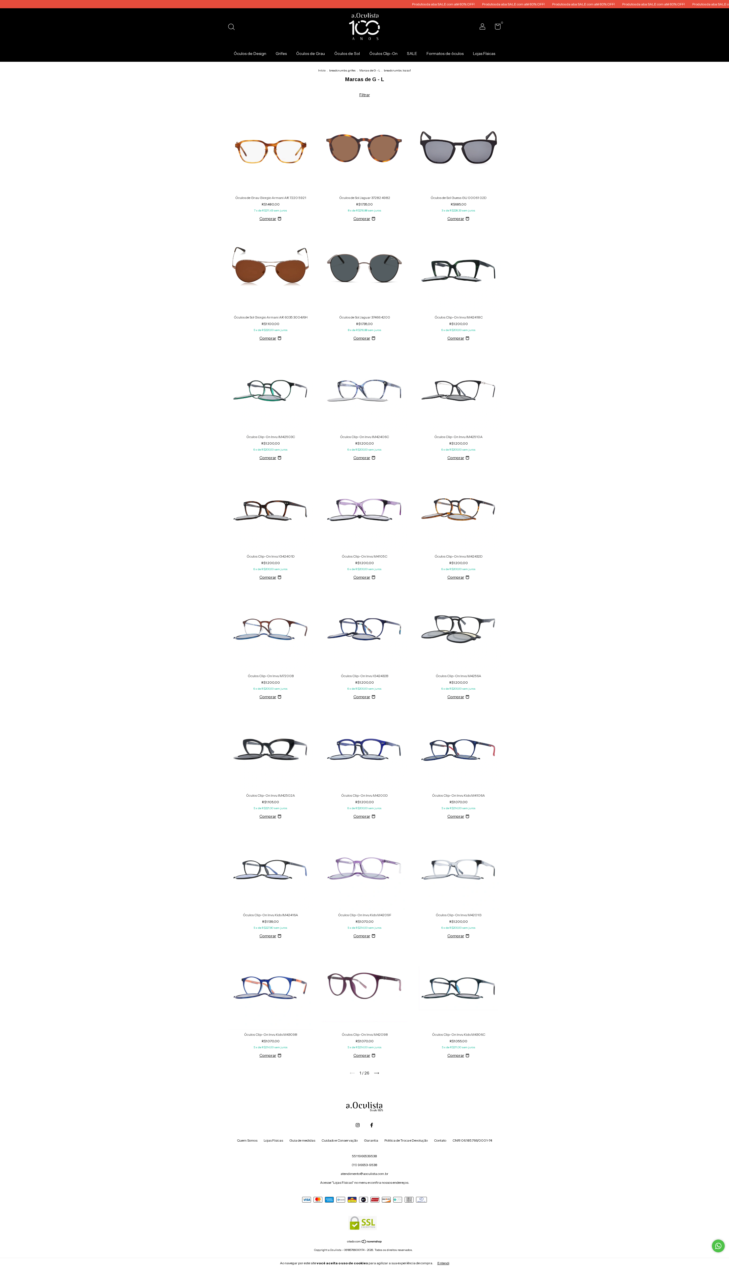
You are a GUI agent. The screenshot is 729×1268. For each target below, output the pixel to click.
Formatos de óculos (445, 53)
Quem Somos (247, 1140)
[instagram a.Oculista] (357, 1125)
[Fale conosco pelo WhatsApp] (718, 1246)
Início (321, 70)
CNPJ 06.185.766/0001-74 (472, 1140)
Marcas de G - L (369, 70)
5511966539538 (364, 1156)
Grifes (281, 53)
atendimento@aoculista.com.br (364, 1174)
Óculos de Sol (347, 53)
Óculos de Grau (310, 53)
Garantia (371, 1140)
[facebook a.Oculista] (371, 1125)
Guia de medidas (302, 1140)
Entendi (443, 1263)
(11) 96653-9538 (364, 1165)
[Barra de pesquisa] (233, 27)
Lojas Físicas (484, 53)
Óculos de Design (250, 53)
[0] (495, 28)
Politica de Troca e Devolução (406, 1140)
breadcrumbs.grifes (342, 70)
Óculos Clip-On (383, 53)
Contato (440, 1140)
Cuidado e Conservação (340, 1140)
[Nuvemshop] (364, 1242)
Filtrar (364, 94)
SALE (412, 53)
